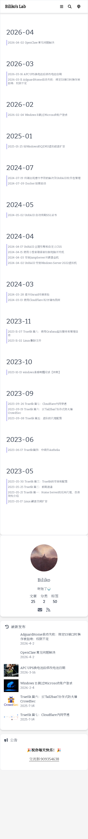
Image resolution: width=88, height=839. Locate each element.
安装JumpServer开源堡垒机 (42, 257)
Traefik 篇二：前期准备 (38, 487)
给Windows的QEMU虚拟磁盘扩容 (44, 146)
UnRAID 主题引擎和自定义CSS (43, 246)
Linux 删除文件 (32, 340)
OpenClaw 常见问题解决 (39, 42)
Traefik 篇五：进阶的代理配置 (43, 418)
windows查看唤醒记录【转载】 (42, 372)
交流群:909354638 (44, 759)
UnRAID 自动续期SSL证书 (41, 215)
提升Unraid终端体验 (37, 294)
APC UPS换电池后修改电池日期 (43, 74)
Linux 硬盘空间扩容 (35, 501)
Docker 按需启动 (35, 183)
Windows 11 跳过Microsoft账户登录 (46, 115)
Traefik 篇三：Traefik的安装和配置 (46, 481)
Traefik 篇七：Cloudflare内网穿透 (46, 404)
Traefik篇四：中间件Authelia (42, 450)
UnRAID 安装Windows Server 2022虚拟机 (51, 263)
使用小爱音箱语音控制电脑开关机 (43, 252)
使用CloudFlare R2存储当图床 (42, 300)
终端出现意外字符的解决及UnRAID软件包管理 (52, 178)
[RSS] (48, 610)
